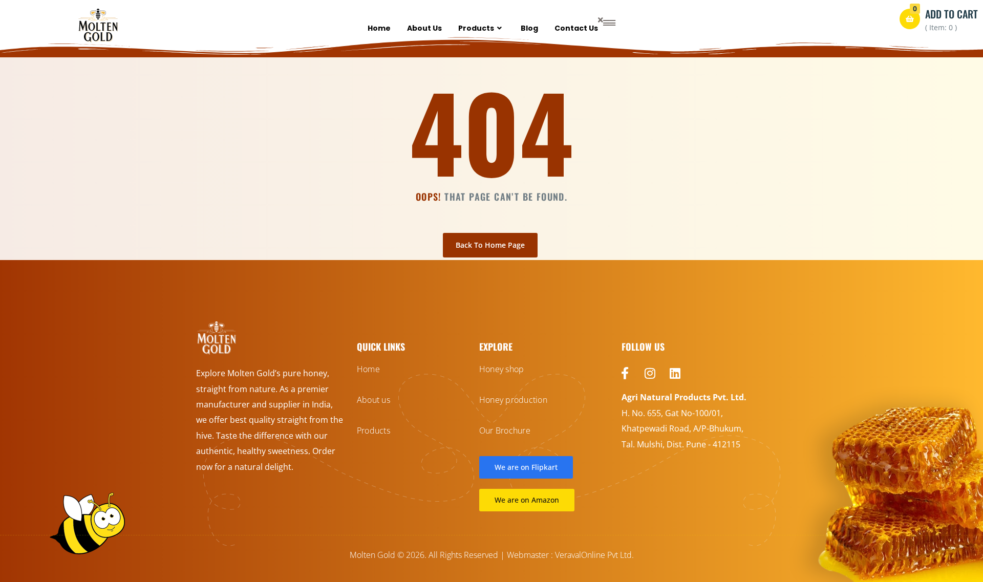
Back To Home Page (490, 245)
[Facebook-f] (625, 373)
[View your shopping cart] (910, 19)
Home (379, 28)
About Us (424, 28)
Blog (529, 28)
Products (476, 28)
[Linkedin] (675, 373)
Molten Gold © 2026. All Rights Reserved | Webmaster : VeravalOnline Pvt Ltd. (492, 555)
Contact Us (576, 28)
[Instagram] (650, 373)
